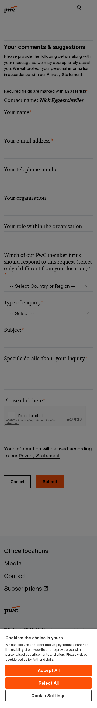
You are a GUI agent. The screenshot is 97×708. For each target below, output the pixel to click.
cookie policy (16, 660)
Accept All (49, 670)
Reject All (49, 682)
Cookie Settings (48, 695)
